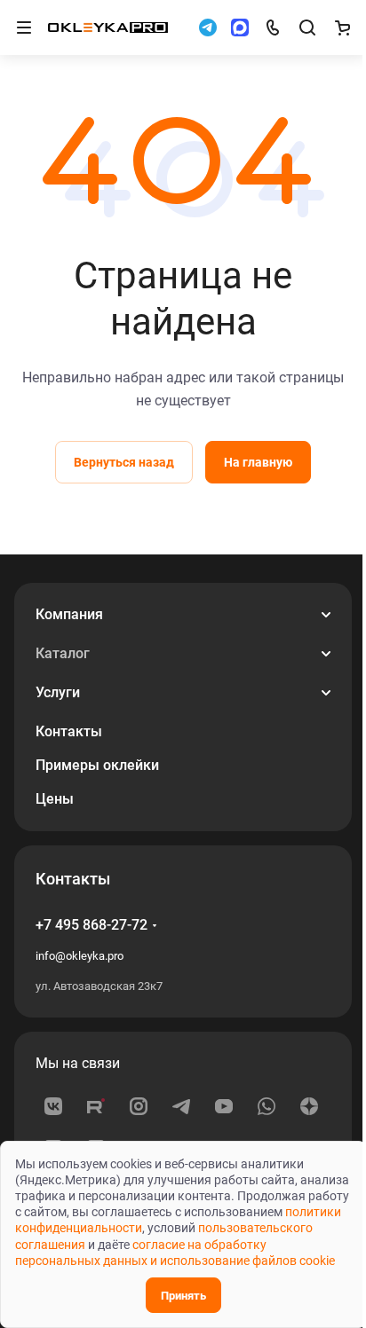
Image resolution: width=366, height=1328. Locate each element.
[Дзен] (309, 1106)
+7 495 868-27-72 (91, 924)
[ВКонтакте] (53, 1106)
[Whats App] (266, 1106)
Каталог (63, 653)
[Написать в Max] (240, 27)
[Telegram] (181, 1106)
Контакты (69, 731)
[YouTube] (224, 1106)
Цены (55, 798)
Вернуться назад (124, 462)
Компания (69, 614)
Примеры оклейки (97, 765)
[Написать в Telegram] (208, 27)
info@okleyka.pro (79, 956)
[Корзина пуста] (342, 27)
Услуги (58, 692)
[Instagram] (138, 1106)
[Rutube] (96, 1106)
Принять (183, 1295)
